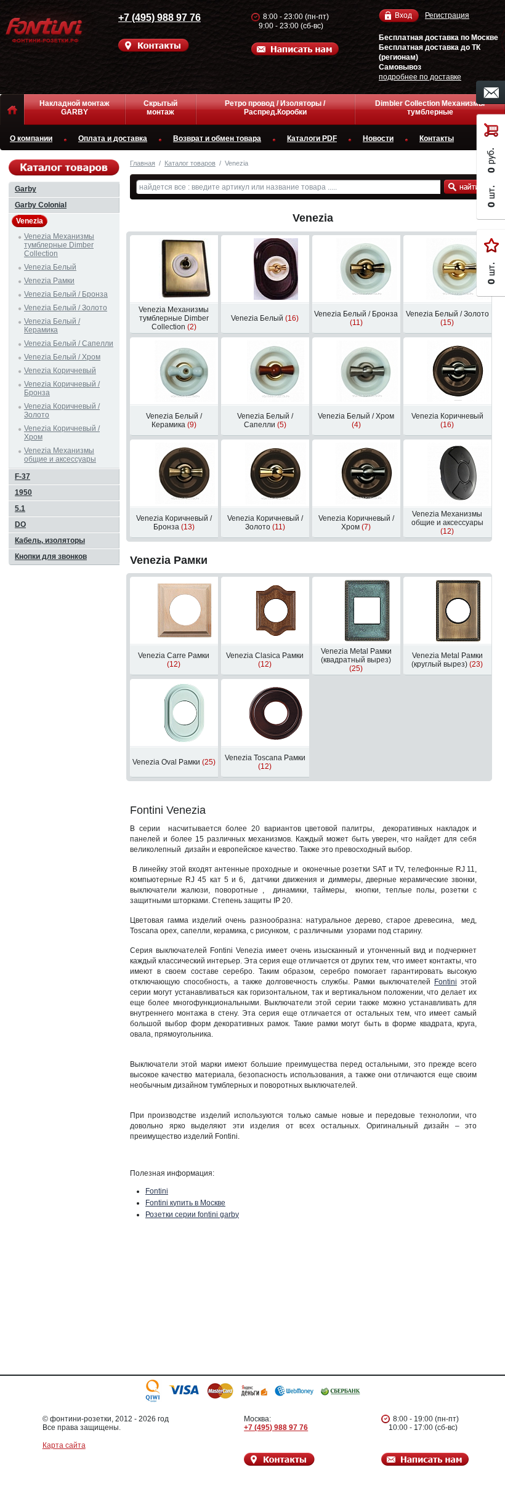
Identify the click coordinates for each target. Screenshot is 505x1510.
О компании (31, 138)
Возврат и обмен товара (217, 138)
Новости (378, 138)
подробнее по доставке (420, 77)
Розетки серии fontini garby (192, 1214)
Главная (142, 163)
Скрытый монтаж (160, 107)
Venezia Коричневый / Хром (62, 432)
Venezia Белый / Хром (62, 357)
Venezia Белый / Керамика (52, 325)
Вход (403, 15)
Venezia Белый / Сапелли (68, 343)
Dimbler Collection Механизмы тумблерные (430, 107)
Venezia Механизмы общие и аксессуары (60, 455)
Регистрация (447, 15)
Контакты (436, 138)
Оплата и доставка (112, 138)
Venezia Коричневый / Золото (62, 410)
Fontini (445, 982)
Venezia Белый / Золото (65, 307)
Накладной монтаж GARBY (74, 107)
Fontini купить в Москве (185, 1203)
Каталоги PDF (312, 138)
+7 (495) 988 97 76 (159, 17)
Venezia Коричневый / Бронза (62, 388)
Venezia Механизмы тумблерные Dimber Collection (59, 245)
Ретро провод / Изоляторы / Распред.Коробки (275, 107)
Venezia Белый (50, 267)
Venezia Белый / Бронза (66, 294)
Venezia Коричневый (60, 370)
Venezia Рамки (169, 560)
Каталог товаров (190, 163)
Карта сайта (64, 1445)
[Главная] (12, 109)
